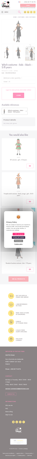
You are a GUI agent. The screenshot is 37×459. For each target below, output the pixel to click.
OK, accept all (19, 234)
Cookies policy (18, 244)
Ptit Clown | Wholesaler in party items (5, 4)
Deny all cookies (19, 237)
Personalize (18, 241)
